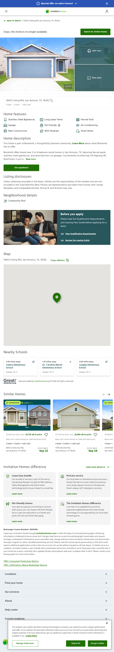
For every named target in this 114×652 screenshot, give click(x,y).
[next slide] (108, 394)
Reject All (76, 643)
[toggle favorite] (46, 435)
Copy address (58, 260)
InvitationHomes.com (46, 533)
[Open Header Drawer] (6, 11)
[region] (60, 635)
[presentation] (27, 427)
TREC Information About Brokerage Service (25, 565)
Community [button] (14, 402)
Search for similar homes (95, 32)
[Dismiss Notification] (107, 3)
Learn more (17, 493)
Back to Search (14, 21)
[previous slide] (104, 394)
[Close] (107, 623)
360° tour (96, 51)
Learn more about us (95, 467)
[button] (57, 3)
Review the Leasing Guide (77, 240)
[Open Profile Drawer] (107, 11)
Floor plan (96, 78)
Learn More (78, 143)
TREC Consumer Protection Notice (21, 561)
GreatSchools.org (42, 381)
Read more (31, 159)
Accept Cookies (97, 643)
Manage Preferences (25, 643)
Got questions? (21, 167)
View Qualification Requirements (80, 234)
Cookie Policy (31, 636)
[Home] (56, 11)
